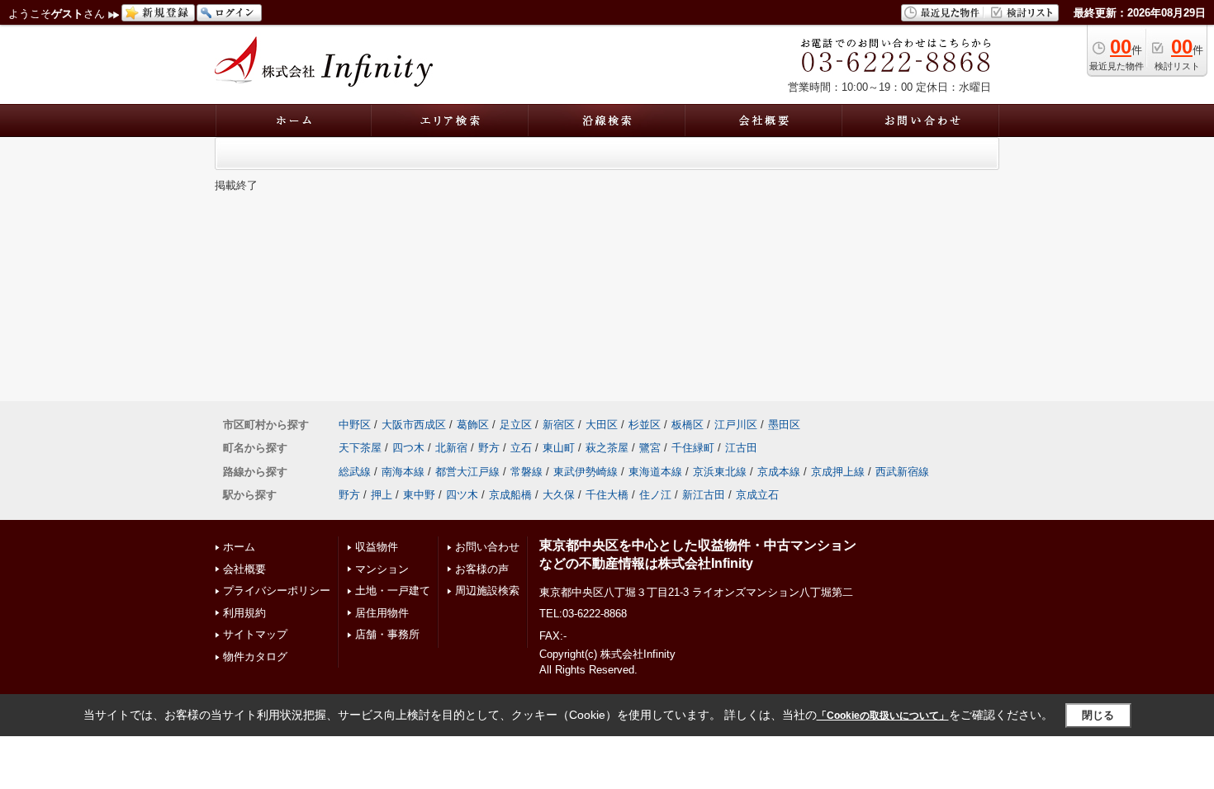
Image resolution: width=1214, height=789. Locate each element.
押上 (381, 495)
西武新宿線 (902, 471)
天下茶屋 (360, 448)
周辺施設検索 (487, 590)
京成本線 (778, 471)
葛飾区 (473, 424)
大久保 (559, 495)
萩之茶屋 (607, 448)
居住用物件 (382, 613)
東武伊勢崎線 (585, 471)
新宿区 (559, 424)
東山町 (559, 448)
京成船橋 (510, 495)
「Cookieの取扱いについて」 (883, 715)
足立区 (516, 424)
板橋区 (687, 424)
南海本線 (403, 471)
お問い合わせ (487, 547)
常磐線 (526, 471)
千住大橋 (607, 495)
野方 (489, 448)
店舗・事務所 (387, 634)
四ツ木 (462, 495)
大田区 (602, 424)
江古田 (741, 448)
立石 (521, 448)
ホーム (239, 547)
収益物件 (376, 547)
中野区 (355, 424)
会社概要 (244, 569)
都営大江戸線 (467, 471)
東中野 (419, 495)
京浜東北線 (720, 471)
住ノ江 (655, 495)
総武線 (355, 471)
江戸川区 (735, 424)
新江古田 (703, 495)
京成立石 (757, 495)
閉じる (1098, 715)
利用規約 (244, 613)
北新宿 (451, 448)
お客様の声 (482, 569)
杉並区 (644, 424)
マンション (382, 569)
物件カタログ (255, 656)
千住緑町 (692, 448)
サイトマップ (255, 634)
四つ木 (408, 448)
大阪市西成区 (414, 424)
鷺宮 (650, 448)
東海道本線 (655, 471)
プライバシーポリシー (276, 590)
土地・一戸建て (392, 590)
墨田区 (784, 424)
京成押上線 (838, 471)
